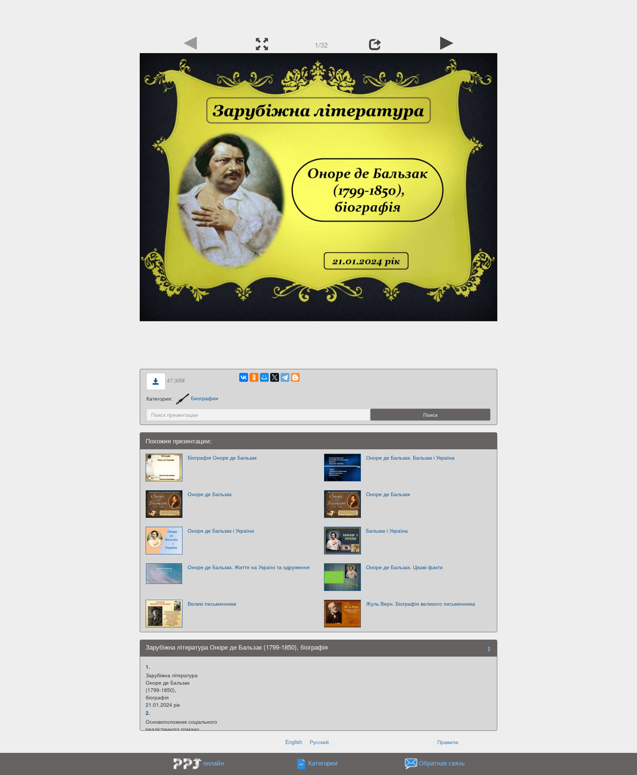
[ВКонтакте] (243, 377)
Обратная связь (442, 762)
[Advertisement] (318, 16)
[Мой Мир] (264, 377)
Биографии (204, 398)
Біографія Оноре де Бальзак (222, 457)
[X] (274, 377)
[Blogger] (295, 377)
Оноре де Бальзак (210, 494)
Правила (447, 741)
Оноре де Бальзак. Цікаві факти (404, 567)
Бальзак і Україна (387, 530)
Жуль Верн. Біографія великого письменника (420, 603)
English (293, 741)
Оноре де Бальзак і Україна (221, 530)
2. (148, 712)
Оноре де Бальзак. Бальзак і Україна (410, 457)
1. (148, 666)
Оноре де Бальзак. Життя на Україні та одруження (249, 567)
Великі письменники (212, 603)
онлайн (213, 762)
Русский (319, 741)
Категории (323, 762)
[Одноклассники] (254, 377)
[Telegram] (285, 377)
